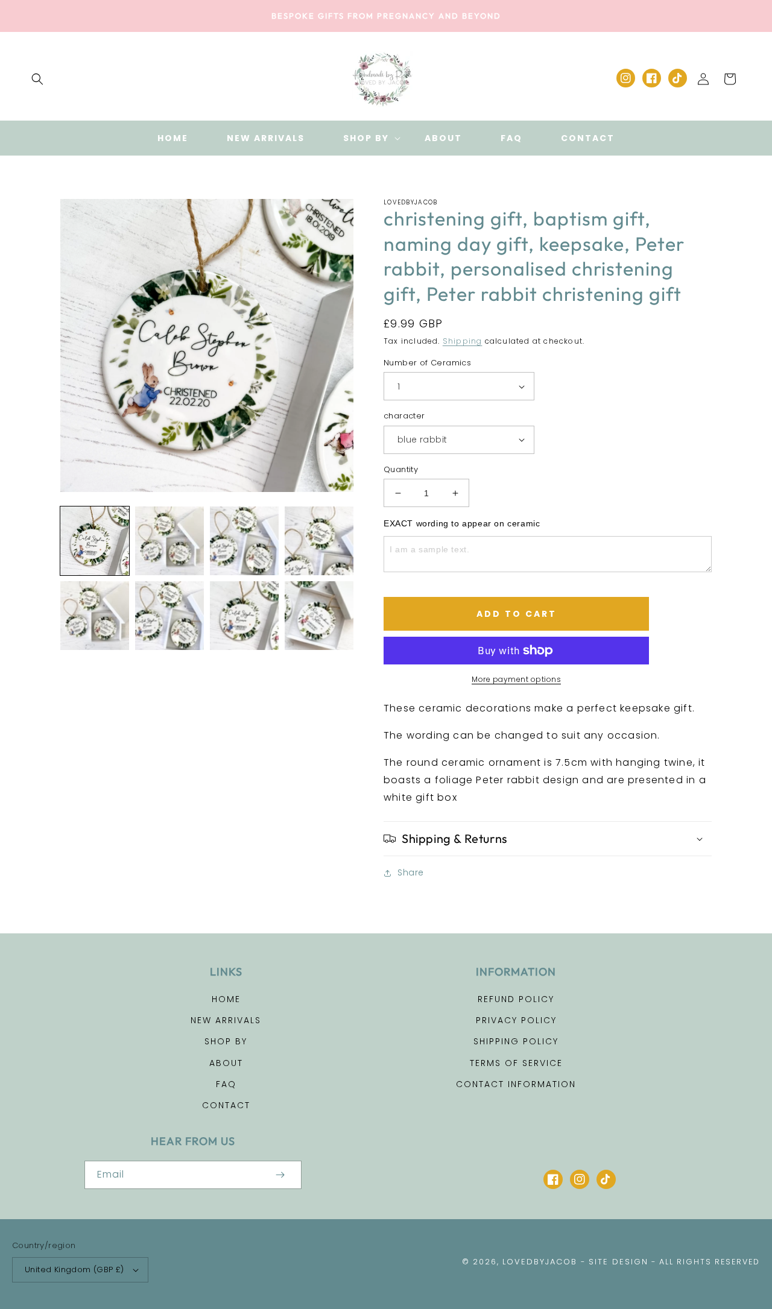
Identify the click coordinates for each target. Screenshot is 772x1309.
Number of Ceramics (427, 362)
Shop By (225, 1041)
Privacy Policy (516, 1020)
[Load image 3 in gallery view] (244, 540)
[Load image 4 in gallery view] (319, 540)
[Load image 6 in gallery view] (94, 615)
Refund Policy (516, 999)
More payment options (516, 679)
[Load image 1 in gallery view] (94, 540)
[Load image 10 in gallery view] (319, 615)
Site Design (618, 1261)
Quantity (401, 469)
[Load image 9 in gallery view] (244, 615)
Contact (226, 1105)
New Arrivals (226, 1020)
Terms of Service (516, 1063)
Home (226, 999)
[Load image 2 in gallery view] (169, 540)
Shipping (462, 341)
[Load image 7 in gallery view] (169, 615)
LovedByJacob (539, 1261)
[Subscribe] (280, 1175)
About (226, 1063)
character (404, 415)
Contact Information (516, 1084)
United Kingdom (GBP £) (74, 1269)
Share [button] (410, 872)
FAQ (226, 1084)
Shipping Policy (515, 1041)
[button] (37, 79)
